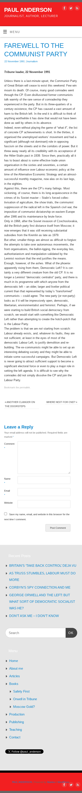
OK (69, 633)
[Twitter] (70, 8)
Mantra (51, 782)
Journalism (32, 61)
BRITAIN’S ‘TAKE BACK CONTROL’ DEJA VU (42, 565)
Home (13, 661)
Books (13, 684)
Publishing (16, 722)
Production (16, 714)
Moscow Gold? (24, 706)
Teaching (15, 729)
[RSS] (76, 8)
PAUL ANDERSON (28, 10)
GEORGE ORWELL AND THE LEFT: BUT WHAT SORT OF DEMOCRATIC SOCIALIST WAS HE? (42, 601)
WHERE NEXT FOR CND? (61, 402)
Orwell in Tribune (25, 699)
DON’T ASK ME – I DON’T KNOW (34, 616)
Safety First (21, 691)
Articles (14, 676)
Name (7, 480)
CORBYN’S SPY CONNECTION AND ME (39, 587)
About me (16, 668)
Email (7, 492)
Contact (14, 737)
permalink (25, 387)
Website (7, 502)
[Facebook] (64, 8)
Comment (7, 445)
